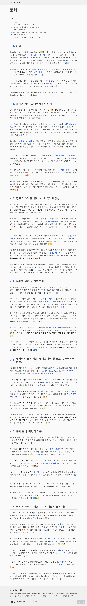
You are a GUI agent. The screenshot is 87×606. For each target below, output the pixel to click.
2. (14, 103)
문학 (35, 72)
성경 (22, 141)
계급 (59, 327)
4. (14, 281)
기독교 (16, 397)
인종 (54, 327)
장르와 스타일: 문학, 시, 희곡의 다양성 (25, 27)
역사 (41, 391)
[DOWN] (83, 602)
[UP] (79, 602)
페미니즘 (61, 170)
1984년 (47, 81)
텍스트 (40, 454)
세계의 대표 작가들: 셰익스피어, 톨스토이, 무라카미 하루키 (32, 32)
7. (14, 506)
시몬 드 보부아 (50, 463)
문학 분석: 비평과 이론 (20, 35)
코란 (30, 141)
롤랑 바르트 (54, 449)
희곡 (42, 72)
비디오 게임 (62, 550)
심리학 (45, 382)
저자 (62, 564)
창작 (63, 562)
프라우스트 (52, 221)
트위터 (47, 538)
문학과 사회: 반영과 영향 (20, 30)
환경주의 (69, 170)
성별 (49, 327)
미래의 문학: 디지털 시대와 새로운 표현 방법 (27, 37)
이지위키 (17, 2)
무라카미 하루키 (68, 371)
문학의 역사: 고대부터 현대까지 (22, 25)
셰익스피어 (43, 371)
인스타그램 (56, 538)
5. (13, 360)
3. (14, 198)
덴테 (74, 155)
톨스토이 (51, 371)
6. (14, 431)
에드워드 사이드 (40, 472)
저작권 (44, 530)
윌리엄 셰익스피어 (38, 55)
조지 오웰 (50, 301)
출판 (61, 524)
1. (14, 46)
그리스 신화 (56, 124)
